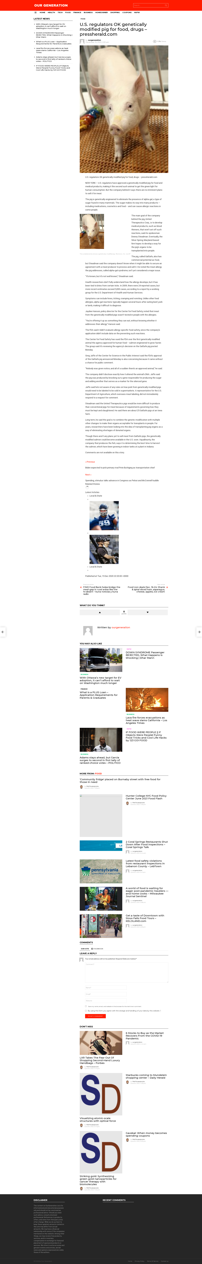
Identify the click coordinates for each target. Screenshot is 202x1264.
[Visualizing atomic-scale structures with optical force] (101, 1094)
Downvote (148, 612)
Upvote (100, 612)
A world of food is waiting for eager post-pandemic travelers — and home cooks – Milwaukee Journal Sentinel (147, 892)
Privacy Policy (139, 1261)
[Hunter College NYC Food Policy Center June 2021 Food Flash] (101, 815)
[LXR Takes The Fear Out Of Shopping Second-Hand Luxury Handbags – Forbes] (101, 1043)
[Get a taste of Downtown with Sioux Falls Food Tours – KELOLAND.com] (101, 926)
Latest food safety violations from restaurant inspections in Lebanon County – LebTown (145, 863)
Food (68, 12)
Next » (88, 474)
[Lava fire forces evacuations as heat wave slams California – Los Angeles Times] (147, 700)
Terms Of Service (152, 1261)
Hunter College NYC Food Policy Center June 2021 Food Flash (146, 797)
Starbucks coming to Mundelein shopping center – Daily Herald (146, 1076)
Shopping (115, 12)
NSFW (137, 12)
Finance (77, 12)
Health (51, 12)
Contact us (164, 1261)
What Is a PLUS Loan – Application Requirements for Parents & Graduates (99, 695)
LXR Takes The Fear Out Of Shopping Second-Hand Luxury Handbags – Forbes (100, 1060)
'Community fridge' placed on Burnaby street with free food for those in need (120, 780)
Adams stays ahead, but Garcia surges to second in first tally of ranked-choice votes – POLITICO (100, 760)
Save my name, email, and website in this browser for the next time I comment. (115, 1006)
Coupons (127, 12)
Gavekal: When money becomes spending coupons (146, 1134)
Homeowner (101, 12)
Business (88, 12)
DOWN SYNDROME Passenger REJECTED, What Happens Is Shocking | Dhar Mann (145, 655)
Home (42, 12)
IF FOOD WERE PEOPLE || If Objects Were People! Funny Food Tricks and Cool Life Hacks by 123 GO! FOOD (146, 736)
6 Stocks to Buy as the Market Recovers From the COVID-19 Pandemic (145, 1036)
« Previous (90, 462)
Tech (60, 12)
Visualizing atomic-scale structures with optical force (98, 1119)
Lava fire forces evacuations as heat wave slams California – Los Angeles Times (146, 720)
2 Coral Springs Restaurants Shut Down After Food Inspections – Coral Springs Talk (147, 844)
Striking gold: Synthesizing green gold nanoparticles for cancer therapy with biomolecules (98, 1180)
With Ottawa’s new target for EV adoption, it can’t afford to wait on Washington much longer (100, 680)
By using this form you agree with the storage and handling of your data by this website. (124, 1011)
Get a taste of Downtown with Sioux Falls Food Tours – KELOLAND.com (145, 918)
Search (166, 5)
